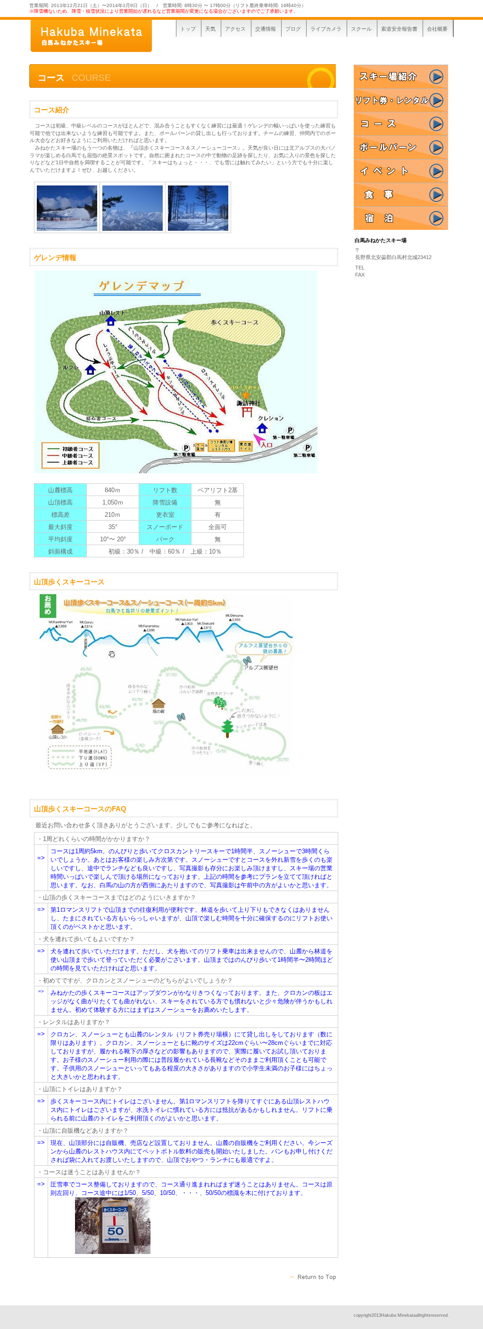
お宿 (401, 218)
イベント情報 (401, 171)
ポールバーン (401, 147)
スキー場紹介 (401, 76)
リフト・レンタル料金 (401, 100)
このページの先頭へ (313, 1277)
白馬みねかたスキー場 (100, 36)
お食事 (401, 194)
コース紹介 (401, 123)
